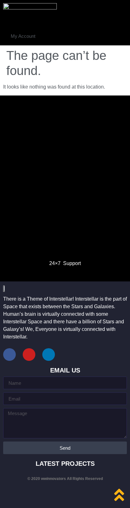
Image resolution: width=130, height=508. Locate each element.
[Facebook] (9, 354)
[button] (23, 36)
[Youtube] (29, 354)
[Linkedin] (48, 354)
